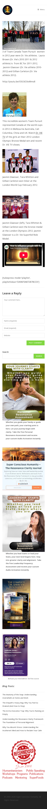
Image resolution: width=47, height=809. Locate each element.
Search (5, 352)
